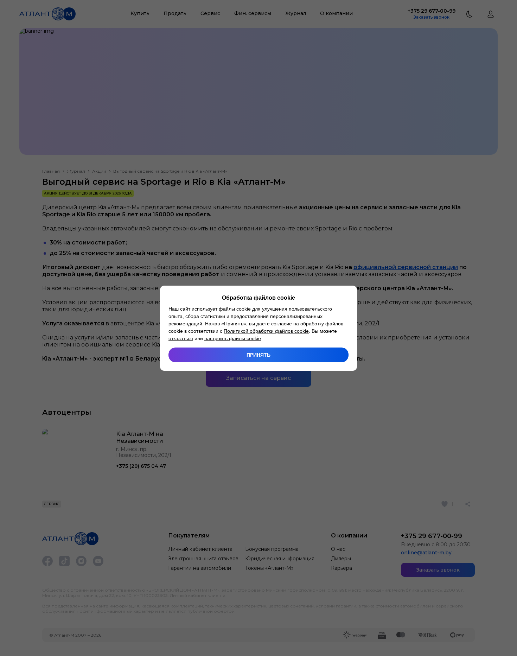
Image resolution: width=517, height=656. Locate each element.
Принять (258, 355)
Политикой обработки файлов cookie (266, 331)
